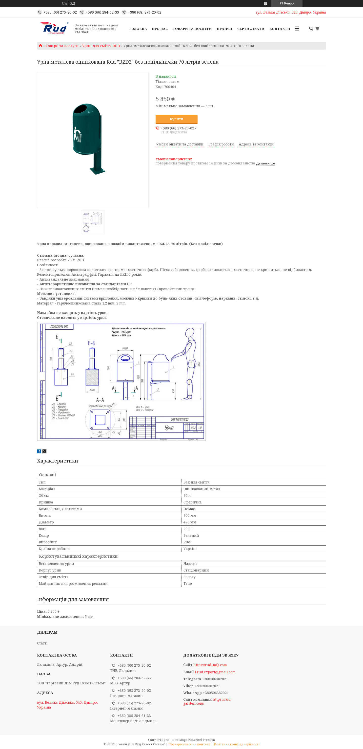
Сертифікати (250, 28)
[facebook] (39, 452)
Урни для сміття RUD (101, 46)
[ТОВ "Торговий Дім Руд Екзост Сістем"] (54, 28)
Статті (42, 643)
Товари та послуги (192, 28)
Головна (138, 28)
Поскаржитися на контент (189, 744)
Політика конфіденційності (237, 744)
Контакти (279, 28)
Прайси (224, 28)
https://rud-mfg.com (210, 665)
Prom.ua (209, 740)
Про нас (160, 28)
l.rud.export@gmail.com (215, 672)
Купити (176, 119)
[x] (44, 452)
